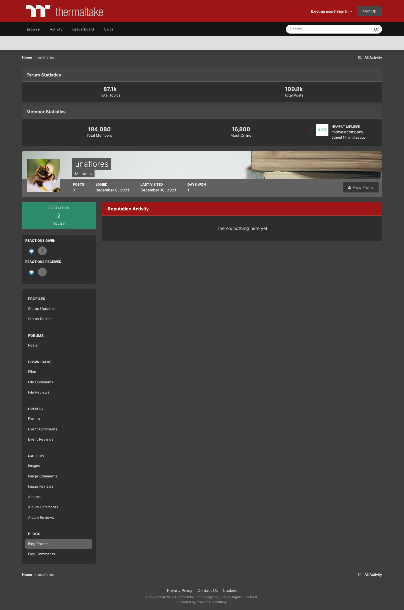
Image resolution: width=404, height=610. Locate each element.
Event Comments (42, 429)
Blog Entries (38, 544)
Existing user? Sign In (330, 11)
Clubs (109, 29)
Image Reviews (41, 486)
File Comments (41, 382)
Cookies (230, 590)
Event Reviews (40, 439)
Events (34, 418)
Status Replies (40, 319)
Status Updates (351, 29)
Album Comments (43, 507)
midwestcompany (347, 132)
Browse (33, 29)
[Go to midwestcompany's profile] (322, 130)
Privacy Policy (179, 590)
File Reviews (38, 392)
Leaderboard (83, 29)
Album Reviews (41, 517)
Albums (34, 496)
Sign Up (369, 11)
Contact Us (208, 590)
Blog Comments (41, 554)
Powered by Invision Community (202, 602)
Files (32, 371)
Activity (56, 29)
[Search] (376, 29)
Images (34, 465)
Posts (33, 345)
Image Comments (43, 476)
